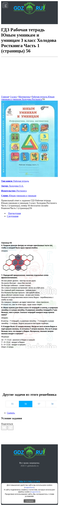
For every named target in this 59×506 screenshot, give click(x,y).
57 (39, 404)
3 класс (13, 96)
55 (12, 404)
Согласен (29, 501)
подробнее (29, 487)
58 (52, 404)
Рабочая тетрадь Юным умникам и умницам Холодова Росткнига (27, 97)
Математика (24, 96)
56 (44, 99)
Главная (5, 96)
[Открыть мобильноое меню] (5, 5)
